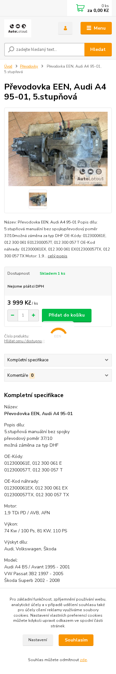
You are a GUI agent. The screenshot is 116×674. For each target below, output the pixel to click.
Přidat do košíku (67, 315)
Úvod (8, 66)
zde (83, 659)
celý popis (57, 256)
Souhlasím (76, 640)
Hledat (98, 49)
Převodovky (29, 66)
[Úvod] (26, 28)
